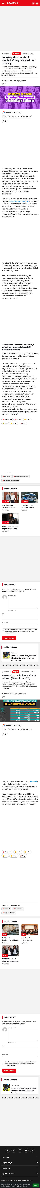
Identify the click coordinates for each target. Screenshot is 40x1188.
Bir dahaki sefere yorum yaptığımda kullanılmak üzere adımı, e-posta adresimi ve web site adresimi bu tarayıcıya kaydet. (21, 631)
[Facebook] (7, 1150)
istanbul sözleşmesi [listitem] (21, 476)
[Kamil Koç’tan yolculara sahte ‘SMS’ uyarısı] (29, 501)
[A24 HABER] (13, 3)
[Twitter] (13, 1150)
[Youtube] (26, 1150)
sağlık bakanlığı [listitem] (9, 913)
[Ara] (33, 3)
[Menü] (3, 3)
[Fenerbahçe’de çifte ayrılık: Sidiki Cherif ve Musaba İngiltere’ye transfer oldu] (20, 656)
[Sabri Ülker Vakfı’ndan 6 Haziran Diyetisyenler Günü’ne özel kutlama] (29, 934)
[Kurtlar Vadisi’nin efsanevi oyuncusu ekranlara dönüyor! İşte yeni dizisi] (10, 955)
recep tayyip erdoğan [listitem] (11, 480)
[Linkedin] (32, 1150)
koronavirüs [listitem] (18, 909)
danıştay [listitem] (6, 476)
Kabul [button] (35, 1185)
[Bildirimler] (37, 3)
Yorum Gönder (9, 638)
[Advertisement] (20, 28)
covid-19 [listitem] (6, 909)
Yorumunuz (12, 595)
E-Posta (5, 622)
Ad (3, 613)
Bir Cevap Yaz (9, 584)
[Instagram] (20, 1150)
